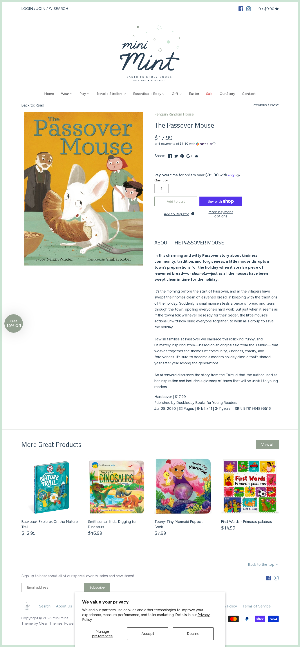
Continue (107, 350)
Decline (193, 633)
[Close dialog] (230, 265)
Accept (147, 633)
